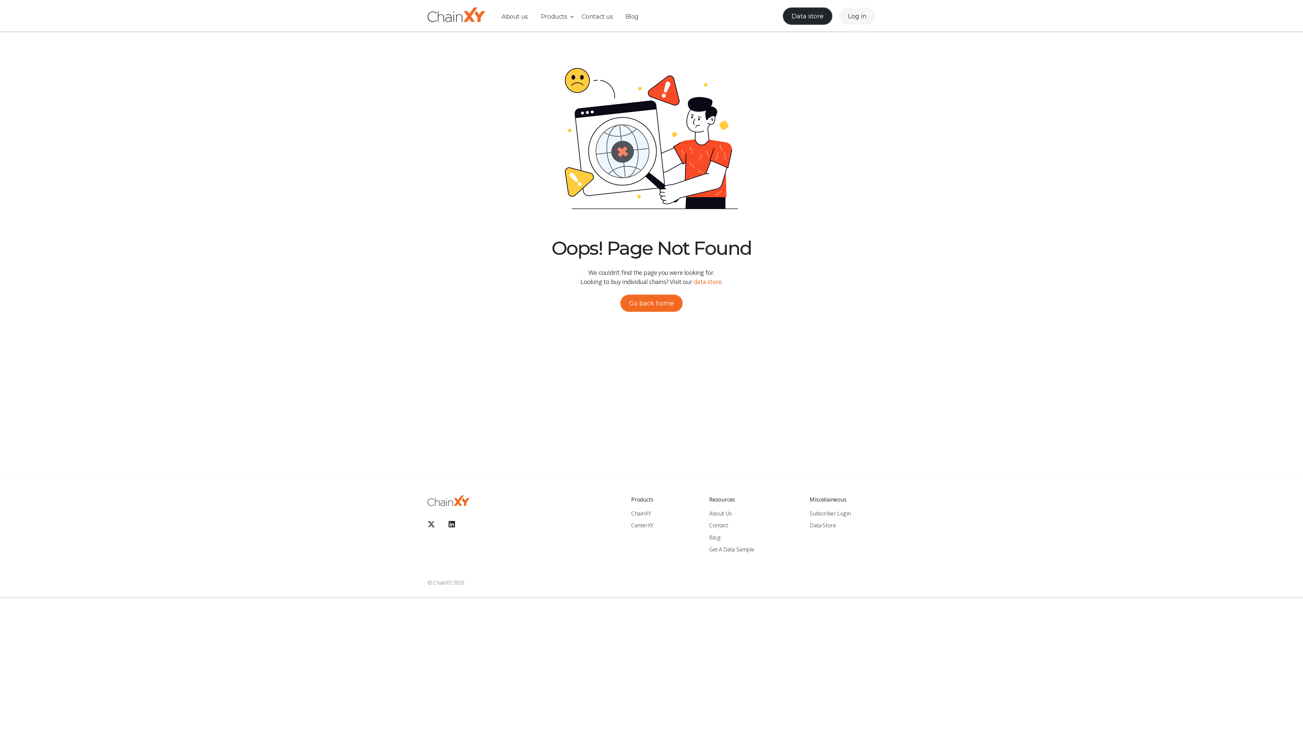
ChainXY (641, 513)
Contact (718, 525)
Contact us (597, 16)
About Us (720, 513)
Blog (632, 16)
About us (515, 16)
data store (707, 282)
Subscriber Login (830, 513)
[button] (561, 17)
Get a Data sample (731, 549)
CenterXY (642, 525)
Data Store (823, 525)
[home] (456, 16)
